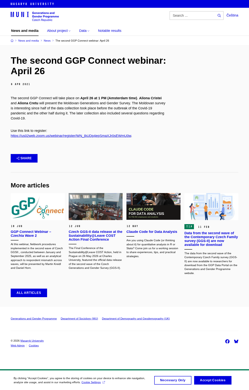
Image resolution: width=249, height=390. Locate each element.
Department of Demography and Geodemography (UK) (136, 318)
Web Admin (18, 345)
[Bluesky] (236, 341)
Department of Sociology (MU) (79, 318)
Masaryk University (32, 340)
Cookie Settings (91, 382)
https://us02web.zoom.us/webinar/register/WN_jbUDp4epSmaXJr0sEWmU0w (71, 136)
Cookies (34, 345)
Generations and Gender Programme (34, 318)
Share (26, 158)
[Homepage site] (35, 16)
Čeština (232, 15)
